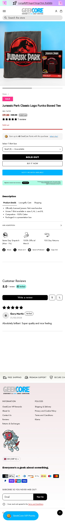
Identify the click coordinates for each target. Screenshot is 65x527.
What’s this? (54, 136)
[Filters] (52, 297)
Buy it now (32, 163)
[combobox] (32, 17)
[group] (9, 203)
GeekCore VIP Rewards (12, 406)
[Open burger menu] (4, 11)
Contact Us (6, 415)
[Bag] (61, 11)
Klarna (37, 419)
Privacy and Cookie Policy (45, 411)
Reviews (5, 419)
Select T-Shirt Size (9, 143)
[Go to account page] (56, 11)
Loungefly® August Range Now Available (35, 3)
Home (4, 94)
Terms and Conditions (44, 415)
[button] (61, 11)
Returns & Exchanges (11, 423)
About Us (6, 411)
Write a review (25, 297)
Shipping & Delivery (43, 406)
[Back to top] (60, 512)
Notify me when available (32, 172)
